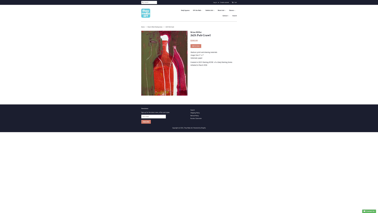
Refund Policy (194, 116)
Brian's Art (221, 10)
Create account (224, 2)
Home (143, 27)
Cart (235, 2)
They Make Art (188, 128)
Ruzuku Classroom (196, 118)
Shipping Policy (195, 113)
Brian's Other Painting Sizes (155, 27)
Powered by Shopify (199, 128)
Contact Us (370, 211)
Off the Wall (197, 10)
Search (234, 16)
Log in (215, 2)
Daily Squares (185, 10)
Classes (231, 10)
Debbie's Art (210, 10)
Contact (225, 16)
